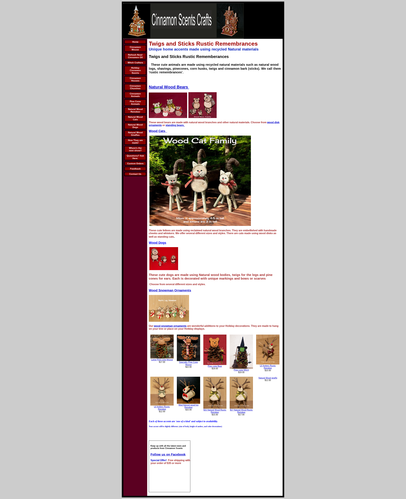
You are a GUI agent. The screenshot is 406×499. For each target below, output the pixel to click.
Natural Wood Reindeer (135, 110)
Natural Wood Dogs (135, 125)
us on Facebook (174, 454)
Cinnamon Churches (135, 87)
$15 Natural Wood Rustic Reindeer (214, 411)
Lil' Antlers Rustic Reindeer (268, 367)
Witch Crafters (135, 62)
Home (135, 42)
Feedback (135, 168)
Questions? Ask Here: (135, 157)
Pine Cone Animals (135, 102)
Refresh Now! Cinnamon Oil (135, 56)
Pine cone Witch (241, 370)
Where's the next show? (135, 149)
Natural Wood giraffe (268, 378)
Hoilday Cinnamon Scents (135, 70)
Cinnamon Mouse (135, 48)
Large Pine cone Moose (162, 359)
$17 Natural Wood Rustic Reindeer (241, 411)
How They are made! (135, 141)
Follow (156, 454)
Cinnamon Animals (135, 94)
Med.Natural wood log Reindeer (188, 406)
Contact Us (135, 174)
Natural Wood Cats (135, 118)
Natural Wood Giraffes (135, 133)
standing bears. (175, 125)
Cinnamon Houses (135, 79)
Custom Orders (135, 163)
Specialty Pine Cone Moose (188, 363)
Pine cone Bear (215, 366)
